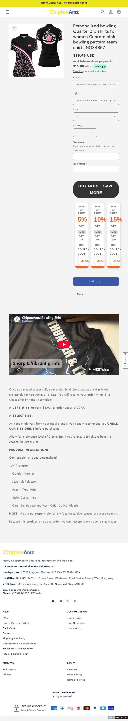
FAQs (5, 618)
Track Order (9, 628)
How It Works (74, 628)
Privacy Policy (74, 674)
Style (75, 93)
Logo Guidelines (76, 623)
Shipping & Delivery (14, 638)
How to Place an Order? (16, 623)
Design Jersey (74, 618)
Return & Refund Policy (15, 653)
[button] (8, 12)
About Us (72, 669)
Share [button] (79, 294)
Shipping (78, 71)
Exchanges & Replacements (18, 648)
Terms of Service (76, 679)
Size (75, 109)
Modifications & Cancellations (19, 643)
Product (77, 77)
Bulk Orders (9, 669)
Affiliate (7, 674)
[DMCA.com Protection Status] (118, 718)
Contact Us (9, 633)
